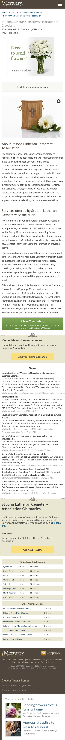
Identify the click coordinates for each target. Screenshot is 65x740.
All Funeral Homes (45, 662)
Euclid (6, 575)
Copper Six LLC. (32, 666)
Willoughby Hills (10, 588)
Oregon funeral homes (52, 660)
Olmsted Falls (9, 580)
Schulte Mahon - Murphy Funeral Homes (20, 626)
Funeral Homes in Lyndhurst (16, 685)
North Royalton (9, 593)
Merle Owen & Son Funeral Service (17, 634)
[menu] (60, 4)
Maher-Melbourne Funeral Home (17, 608)
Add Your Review (32, 549)
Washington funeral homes (29, 660)
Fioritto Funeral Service (13, 617)
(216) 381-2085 (10, 32)
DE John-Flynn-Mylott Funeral (16, 613)
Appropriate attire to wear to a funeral (38, 724)
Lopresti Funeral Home (12, 639)
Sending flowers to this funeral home (40, 707)
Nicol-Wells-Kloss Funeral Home (16, 621)
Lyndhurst (7, 566)
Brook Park (8, 571)
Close (63, 696)
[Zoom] (32, 98)
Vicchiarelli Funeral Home (14, 630)
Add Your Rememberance (32, 356)
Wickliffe (7, 584)
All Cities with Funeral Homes (24, 662)
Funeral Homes (9, 660)
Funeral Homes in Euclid (14, 689)
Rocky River (8, 597)
